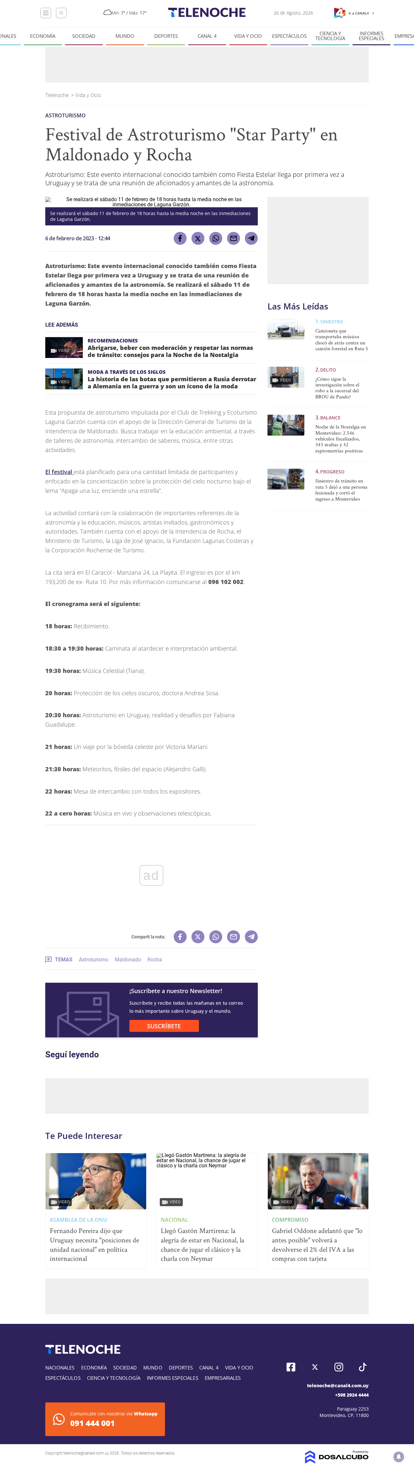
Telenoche (57, 95)
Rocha (154, 960)
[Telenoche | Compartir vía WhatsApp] (215, 238)
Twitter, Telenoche (314, 1367)
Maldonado (128, 960)
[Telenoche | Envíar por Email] (233, 238)
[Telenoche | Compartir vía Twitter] (197, 238)
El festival (59, 472)
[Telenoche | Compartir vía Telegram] (251, 238)
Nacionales (60, 1367)
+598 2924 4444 (352, 1395)
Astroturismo (93, 960)
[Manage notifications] (399, 1457)
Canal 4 (207, 36)
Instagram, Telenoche (338, 1367)
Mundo (124, 36)
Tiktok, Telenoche (362, 1367)
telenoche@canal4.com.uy (338, 1385)
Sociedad (83, 36)
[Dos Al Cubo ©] (337, 1462)
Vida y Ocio (248, 36)
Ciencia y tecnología (330, 36)
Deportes (166, 36)
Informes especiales (371, 36)
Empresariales (223, 1378)
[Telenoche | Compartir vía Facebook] (180, 238)
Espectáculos (289, 36)
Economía (42, 36)
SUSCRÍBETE (164, 1026)
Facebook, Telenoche (291, 1367)
